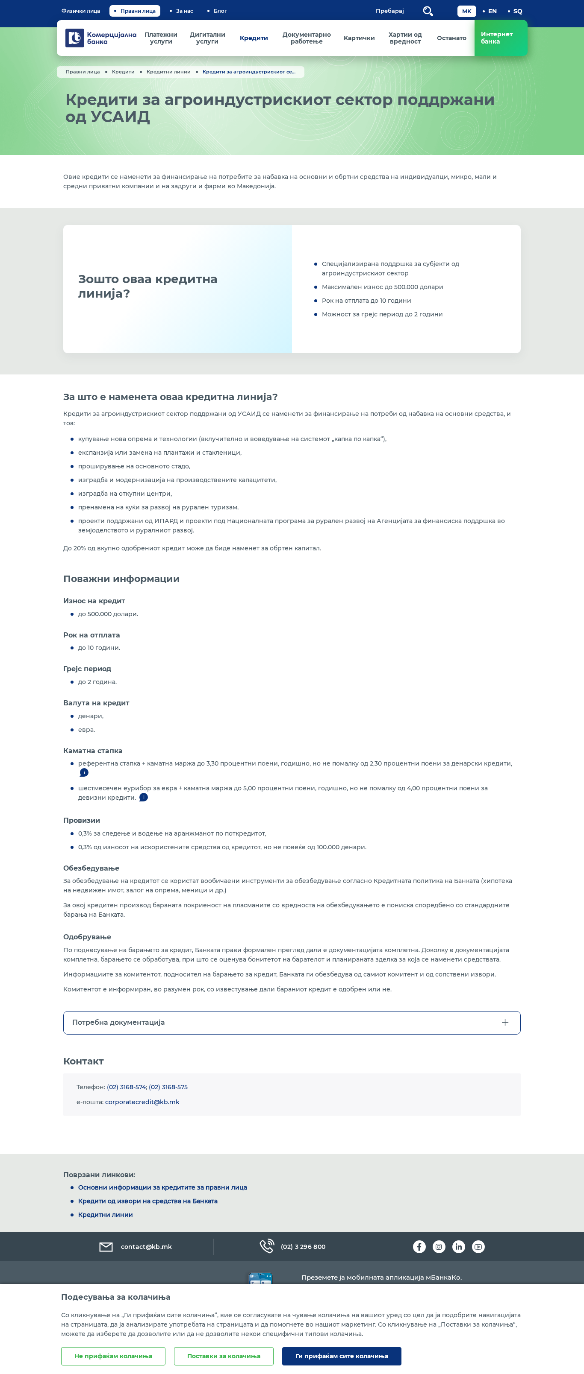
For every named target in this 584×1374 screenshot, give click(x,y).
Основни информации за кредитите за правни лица (162, 1187)
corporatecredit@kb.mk (142, 1102)
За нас (184, 11)
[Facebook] (419, 1246)
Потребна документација (118, 1022)
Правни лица (138, 11)
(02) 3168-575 (168, 1087)
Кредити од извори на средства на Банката (148, 1201)
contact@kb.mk (146, 1247)
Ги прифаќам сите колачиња (341, 1356)
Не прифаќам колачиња (113, 1356)
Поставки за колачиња (223, 1356)
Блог (220, 11)
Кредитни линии (169, 72)
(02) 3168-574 (126, 1087)
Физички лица (81, 11)
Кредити (123, 72)
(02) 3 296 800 (303, 1247)
